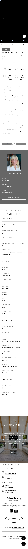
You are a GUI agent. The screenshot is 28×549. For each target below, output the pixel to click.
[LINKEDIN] (14, 518)
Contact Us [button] (14, 452)
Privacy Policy (21, 536)
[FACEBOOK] (5, 518)
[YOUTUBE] (22, 518)
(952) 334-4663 (7, 186)
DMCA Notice (14, 538)
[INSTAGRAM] (9, 518)
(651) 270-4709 (9, 492)
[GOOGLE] (18, 518)
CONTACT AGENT (14, 197)
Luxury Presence (18, 527)
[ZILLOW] (14, 522)
